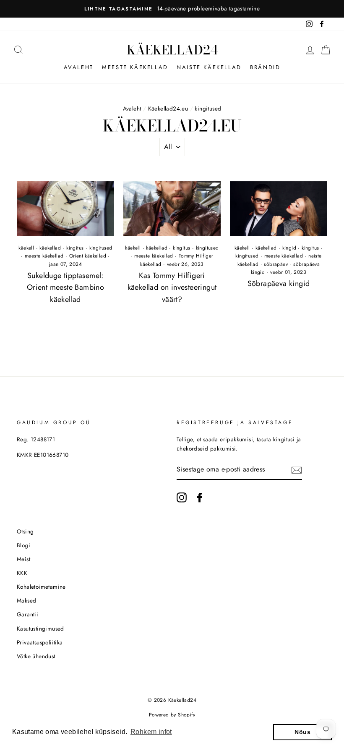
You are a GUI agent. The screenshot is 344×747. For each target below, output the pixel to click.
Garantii (27, 614)
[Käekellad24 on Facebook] (200, 497)
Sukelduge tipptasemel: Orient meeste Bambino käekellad (65, 287)
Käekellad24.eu (168, 108)
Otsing (25, 531)
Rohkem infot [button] (151, 731)
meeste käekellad (44, 256)
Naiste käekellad (209, 67)
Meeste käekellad (135, 67)
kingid (289, 248)
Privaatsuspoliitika (40, 642)
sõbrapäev (276, 264)
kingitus (74, 248)
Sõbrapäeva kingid (279, 283)
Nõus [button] (302, 732)
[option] (172, 8)
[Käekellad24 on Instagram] (182, 497)
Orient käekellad (87, 256)
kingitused (100, 248)
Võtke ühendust (36, 656)
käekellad (50, 248)
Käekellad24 (172, 49)
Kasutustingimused (40, 628)
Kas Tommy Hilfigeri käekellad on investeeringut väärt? (172, 287)
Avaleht (79, 67)
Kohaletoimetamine (41, 586)
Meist (23, 559)
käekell (26, 248)
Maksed (26, 600)
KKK (22, 573)
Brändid (265, 67)
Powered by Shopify (172, 715)
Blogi (23, 545)
